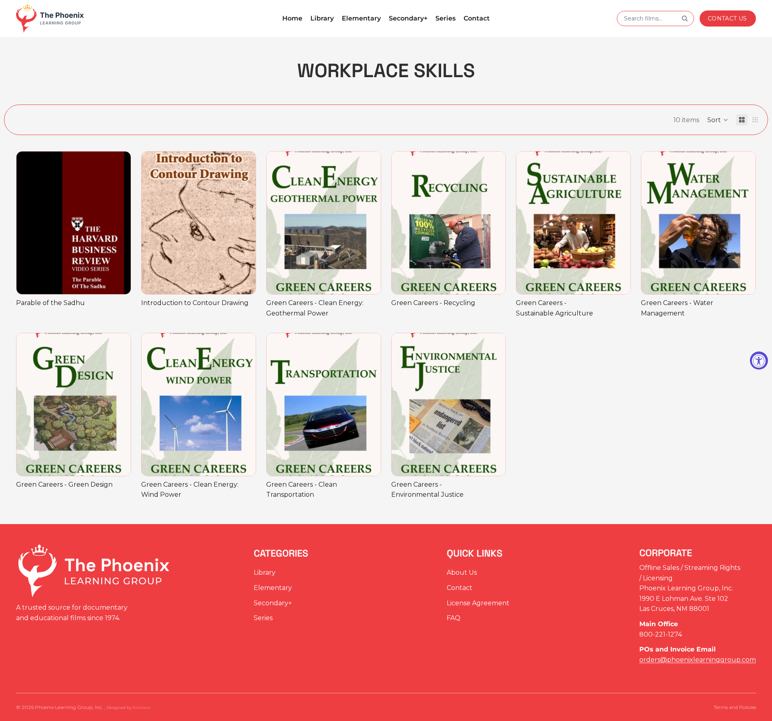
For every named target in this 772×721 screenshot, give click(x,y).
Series (263, 618)
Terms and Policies (735, 707)
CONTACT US (727, 18)
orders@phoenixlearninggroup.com (697, 660)
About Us (462, 572)
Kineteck (141, 707)
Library (264, 572)
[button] (717, 120)
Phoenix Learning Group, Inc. (69, 707)
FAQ (453, 618)
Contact (459, 588)
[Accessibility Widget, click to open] (759, 361)
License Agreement (478, 602)
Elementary (273, 588)
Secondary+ (273, 602)
